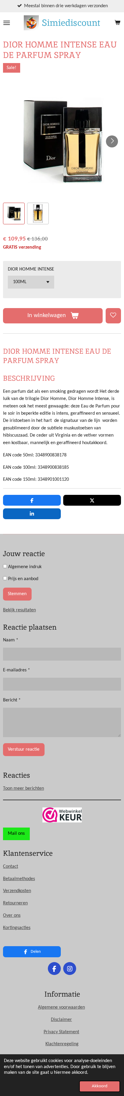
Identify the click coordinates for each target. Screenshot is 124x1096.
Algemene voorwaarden (61, 1007)
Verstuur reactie (23, 749)
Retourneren (15, 903)
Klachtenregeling (62, 1044)
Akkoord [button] (99, 1086)
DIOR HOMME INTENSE (31, 269)
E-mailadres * (16, 670)
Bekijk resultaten (19, 610)
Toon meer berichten (23, 788)
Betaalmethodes (19, 878)
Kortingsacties (16, 927)
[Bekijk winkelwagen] (117, 22)
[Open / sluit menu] (6, 22)
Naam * (10, 640)
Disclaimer (61, 1019)
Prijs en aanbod (22, 579)
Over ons (11, 915)
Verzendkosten (17, 891)
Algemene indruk (24, 567)
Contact (10, 866)
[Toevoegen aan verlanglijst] (113, 315)
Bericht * (12, 700)
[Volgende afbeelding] (112, 141)
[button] (14, 213)
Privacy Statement (61, 1032)
